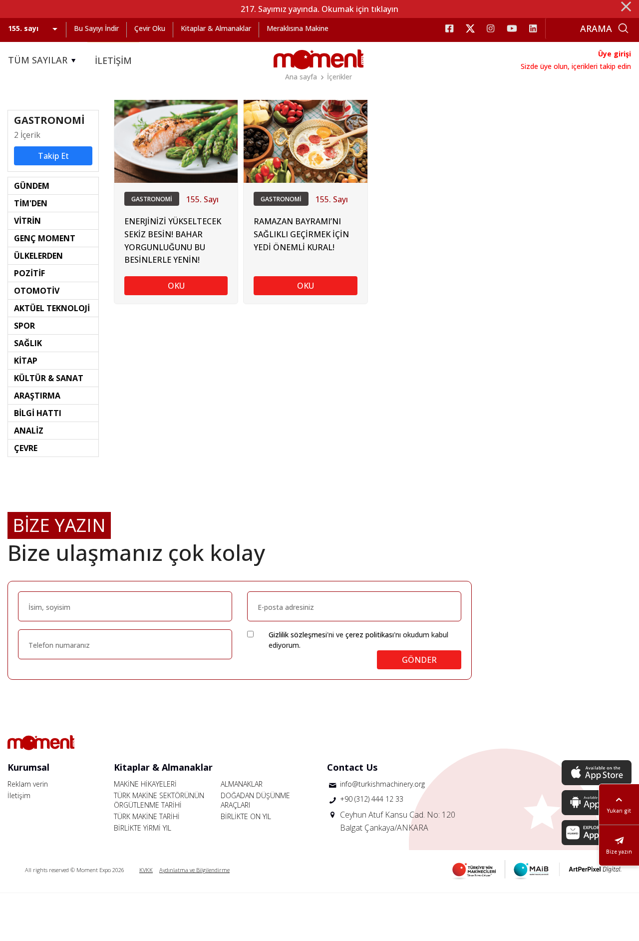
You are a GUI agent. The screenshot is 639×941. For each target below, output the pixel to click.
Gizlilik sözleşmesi (298, 634)
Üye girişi (614, 53)
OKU (176, 285)
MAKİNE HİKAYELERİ (145, 784)
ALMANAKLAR (242, 784)
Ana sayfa (301, 76)
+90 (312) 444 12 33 (371, 799)
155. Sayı (202, 199)
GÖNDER (419, 659)
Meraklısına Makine (297, 28)
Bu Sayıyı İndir (96, 28)
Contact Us (352, 767)
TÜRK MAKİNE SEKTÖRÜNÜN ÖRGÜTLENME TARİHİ (159, 800)
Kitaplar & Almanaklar (216, 28)
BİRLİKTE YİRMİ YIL (142, 828)
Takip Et (53, 155)
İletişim (18, 795)
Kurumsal (28, 767)
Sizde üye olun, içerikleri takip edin (576, 66)
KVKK (146, 870)
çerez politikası (369, 634)
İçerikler (339, 76)
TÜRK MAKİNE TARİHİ (147, 816)
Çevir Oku (149, 28)
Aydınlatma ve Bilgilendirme (194, 870)
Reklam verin (27, 784)
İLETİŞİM (113, 60)
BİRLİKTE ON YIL (246, 816)
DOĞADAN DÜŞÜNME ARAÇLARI (255, 800)
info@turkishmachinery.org (382, 784)
